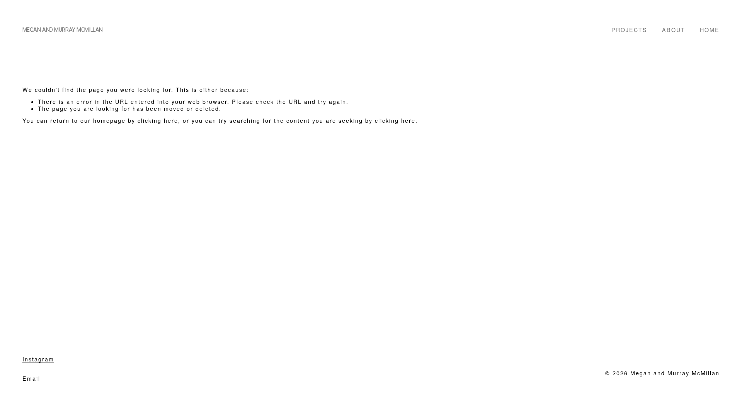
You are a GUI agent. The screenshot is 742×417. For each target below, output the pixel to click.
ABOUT (673, 29)
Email (31, 378)
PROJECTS (629, 29)
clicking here (158, 120)
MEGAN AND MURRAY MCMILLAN (62, 30)
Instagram (38, 359)
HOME (710, 29)
